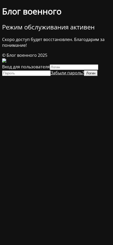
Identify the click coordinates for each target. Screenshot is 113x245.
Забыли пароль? (67, 73)
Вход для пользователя (26, 67)
